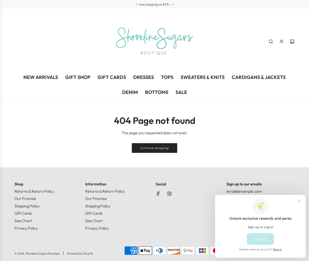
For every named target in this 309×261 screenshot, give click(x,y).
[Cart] (292, 41)
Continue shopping (154, 148)
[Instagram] (169, 193)
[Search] (271, 41)
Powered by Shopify (80, 253)
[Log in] (281, 41)
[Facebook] (158, 193)
